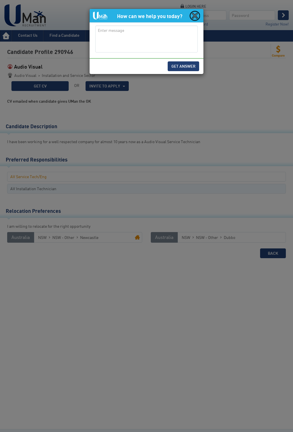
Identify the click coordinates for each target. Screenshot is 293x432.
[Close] (194, 15)
